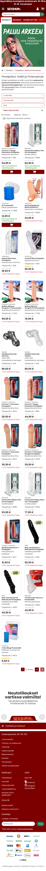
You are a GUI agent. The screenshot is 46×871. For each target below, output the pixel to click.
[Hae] (42, 14)
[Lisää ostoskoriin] (11, 172)
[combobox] (23, 14)
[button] (25, 829)
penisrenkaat (10, 87)
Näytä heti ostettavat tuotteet (18, 118)
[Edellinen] (37, 669)
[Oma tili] (38, 8)
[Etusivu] (14, 9)
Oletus (24, 115)
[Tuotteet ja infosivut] (4, 9)
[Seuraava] (42, 669)
